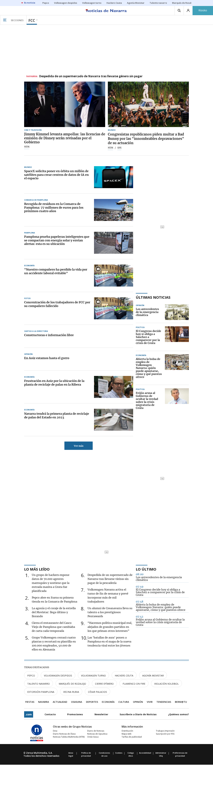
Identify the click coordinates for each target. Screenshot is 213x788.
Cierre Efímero (104, 683)
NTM (26, 147)
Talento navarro (38, 683)
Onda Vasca (93, 736)
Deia (55, 730)
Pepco (31, 675)
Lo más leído (37, 569)
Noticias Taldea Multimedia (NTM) (69, 736)
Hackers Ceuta (124, 675)
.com (28, 714)
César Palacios (97, 691)
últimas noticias (153, 297)
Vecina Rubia (71, 691)
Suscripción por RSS (165, 733)
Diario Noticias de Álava (64, 733)
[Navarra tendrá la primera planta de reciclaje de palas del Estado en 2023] (113, 420)
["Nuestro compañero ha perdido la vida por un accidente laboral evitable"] (113, 276)
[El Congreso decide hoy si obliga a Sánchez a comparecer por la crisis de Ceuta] (177, 337)
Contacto (50, 714)
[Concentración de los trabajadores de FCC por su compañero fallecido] (113, 308)
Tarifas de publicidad (132, 736)
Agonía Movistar (153, 675)
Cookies (118, 753)
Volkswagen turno (93, 675)
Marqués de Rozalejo (72, 683)
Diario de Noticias (95, 730)
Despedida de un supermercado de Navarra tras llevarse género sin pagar (90, 76)
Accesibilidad (145, 753)
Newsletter (101, 714)
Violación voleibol (166, 683)
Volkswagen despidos (58, 675)
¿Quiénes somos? (178, 714)
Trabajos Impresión (165, 730)
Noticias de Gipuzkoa (97, 733)
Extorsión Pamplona (40, 691)
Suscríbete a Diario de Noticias (138, 714)
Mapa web (126, 733)
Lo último (146, 569)
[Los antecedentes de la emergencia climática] (177, 312)
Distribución (127, 730)
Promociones (75, 714)
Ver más (78, 445)
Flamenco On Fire (134, 683)
